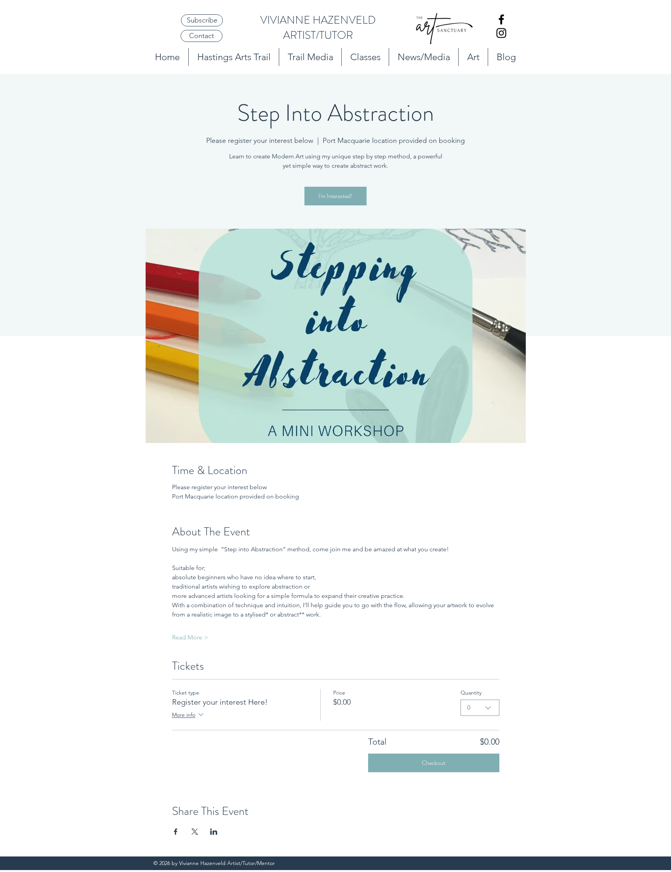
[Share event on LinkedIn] (213, 832)
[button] (202, 20)
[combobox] (480, 708)
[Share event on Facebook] (175, 832)
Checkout (433, 762)
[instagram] (501, 33)
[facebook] (501, 19)
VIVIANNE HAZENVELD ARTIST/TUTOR (318, 27)
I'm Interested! (335, 195)
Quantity (471, 692)
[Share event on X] (194, 832)
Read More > (190, 637)
